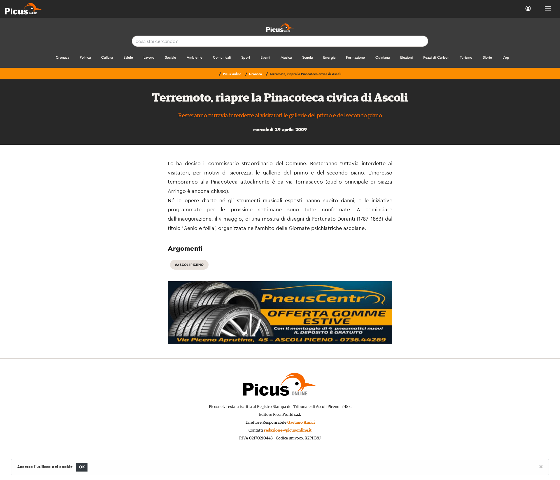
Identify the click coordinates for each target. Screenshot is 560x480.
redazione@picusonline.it (288, 430)
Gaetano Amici (301, 422)
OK (82, 467)
